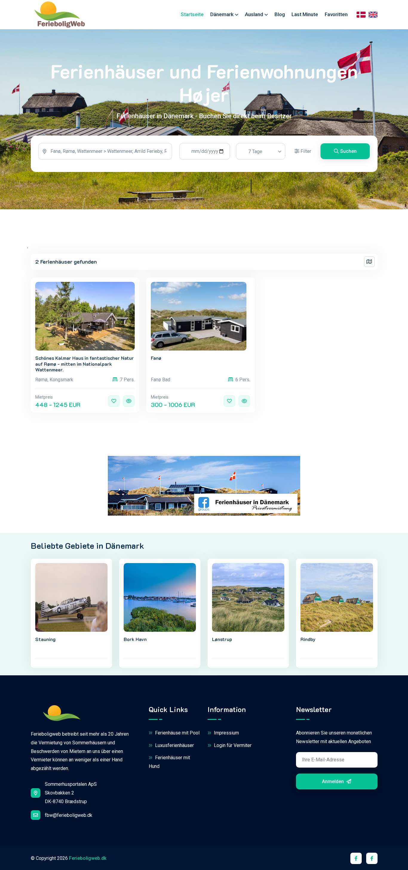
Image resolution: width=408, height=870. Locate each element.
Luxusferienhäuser (174, 745)
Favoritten (336, 14)
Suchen (348, 151)
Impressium (226, 733)
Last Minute (305, 14)
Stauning (45, 639)
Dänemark (222, 14)
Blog (279, 14)
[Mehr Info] (129, 401)
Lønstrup (222, 639)
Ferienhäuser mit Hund (169, 762)
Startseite (192, 14)
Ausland (254, 14)
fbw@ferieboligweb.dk (68, 815)
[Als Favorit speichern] (114, 401)
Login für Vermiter (232, 745)
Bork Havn (135, 639)
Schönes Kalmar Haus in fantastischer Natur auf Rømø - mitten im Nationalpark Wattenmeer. (84, 363)
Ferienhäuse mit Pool (177, 733)
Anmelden (333, 781)
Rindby (307, 639)
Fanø (156, 358)
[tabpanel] (204, 154)
